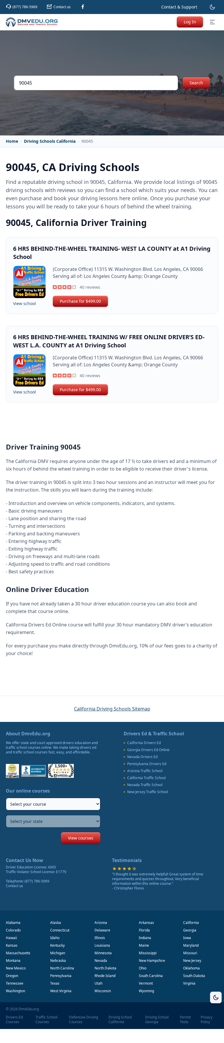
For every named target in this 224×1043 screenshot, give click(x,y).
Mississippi (148, 952)
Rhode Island (105, 975)
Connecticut (59, 930)
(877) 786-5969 (36, 881)
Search (196, 83)
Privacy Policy (206, 1019)
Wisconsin (102, 990)
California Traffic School (146, 778)
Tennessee (14, 983)
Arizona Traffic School (144, 771)
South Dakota (194, 975)
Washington (15, 990)
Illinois (99, 937)
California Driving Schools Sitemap (112, 709)
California (191, 922)
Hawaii (11, 937)
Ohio (142, 968)
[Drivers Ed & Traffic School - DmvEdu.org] (32, 22)
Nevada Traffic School (144, 785)
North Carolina (62, 968)
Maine (144, 945)
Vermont (146, 983)
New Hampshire (152, 960)
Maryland (191, 945)
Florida (144, 930)
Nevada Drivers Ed (142, 757)
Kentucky (57, 945)
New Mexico (16, 968)
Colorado (13, 930)
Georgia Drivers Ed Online (148, 750)
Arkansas (146, 922)
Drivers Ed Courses (14, 1019)
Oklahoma (191, 968)
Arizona (100, 922)
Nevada (100, 960)
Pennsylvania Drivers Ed (146, 764)
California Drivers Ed (144, 743)
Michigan (57, 952)
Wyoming (146, 990)
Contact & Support (179, 7)
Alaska (55, 922)
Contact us (14, 885)
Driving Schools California (50, 141)
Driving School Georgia (157, 1019)
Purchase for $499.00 (80, 301)
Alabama (13, 922)
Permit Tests (185, 1019)
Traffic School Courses (46, 1019)
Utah (98, 983)
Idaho (55, 937)
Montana (13, 960)
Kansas (12, 945)
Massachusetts (18, 952)
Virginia (189, 983)
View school (24, 303)
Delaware (102, 930)
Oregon (12, 975)
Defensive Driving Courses (83, 1019)
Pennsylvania (60, 975)
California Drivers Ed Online (36, 624)
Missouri (190, 952)
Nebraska (58, 960)
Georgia (189, 930)
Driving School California (120, 1019)
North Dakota (105, 968)
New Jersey (192, 960)
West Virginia (60, 990)
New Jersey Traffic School (147, 792)
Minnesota (103, 952)
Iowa (187, 937)
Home (12, 141)
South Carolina (151, 975)
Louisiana (102, 945)
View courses (80, 838)
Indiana (145, 937)
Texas (55, 983)
